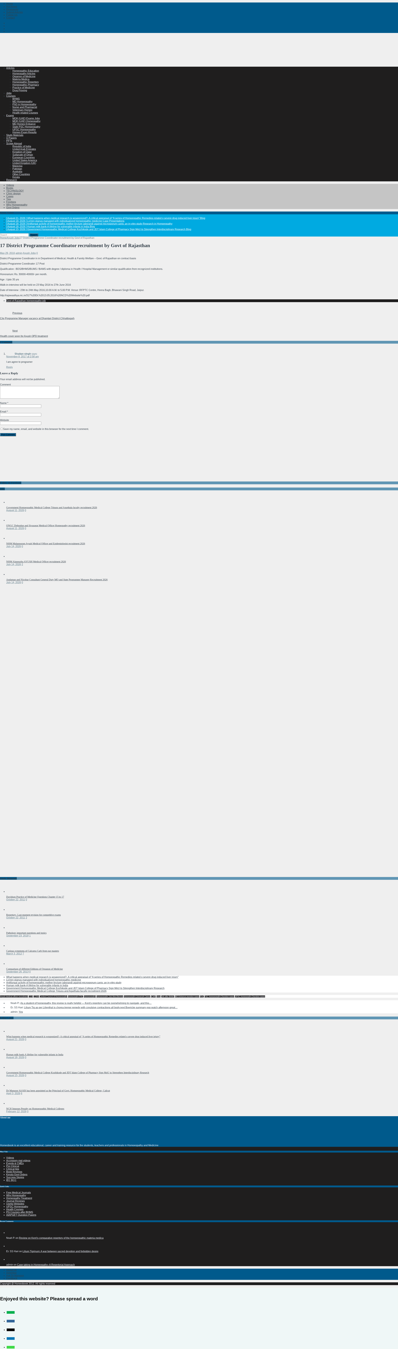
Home (9, 3)
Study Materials (14, 135)
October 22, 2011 (15, 899)
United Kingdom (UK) (24, 163)
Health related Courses (25, 112)
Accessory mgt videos (18, 1160)
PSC (202, 996)
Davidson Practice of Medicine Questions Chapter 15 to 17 (35, 896)
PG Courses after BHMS (19, 1212)
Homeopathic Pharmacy (25, 84)
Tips (8, 199)
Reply (9, 367)
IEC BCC (11, 1180)
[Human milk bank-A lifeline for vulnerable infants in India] (12, 1049)
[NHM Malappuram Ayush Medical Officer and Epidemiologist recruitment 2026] (12, 538)
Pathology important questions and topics (26, 933)
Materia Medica (20, 79)
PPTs (9, 140)
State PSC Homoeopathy (26, 126)
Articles (10, 68)
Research (11, 180)
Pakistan (17, 168)
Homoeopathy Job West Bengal (109, 996)
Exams (10, 115)
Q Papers (11, 138)
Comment (5, 384)
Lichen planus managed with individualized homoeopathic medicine (43, 979)
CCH (31, 996)
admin (19, 253)
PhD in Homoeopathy (24, 104)
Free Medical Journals (18, 1192)
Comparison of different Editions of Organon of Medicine (34, 969)
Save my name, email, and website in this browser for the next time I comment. (46, 429)
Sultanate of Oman (22, 154)
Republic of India (21, 146)
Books (9, 188)
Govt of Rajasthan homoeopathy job (26, 300)
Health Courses (14, 1209)
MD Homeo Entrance (24, 124)
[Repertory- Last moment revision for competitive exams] (12, 909)
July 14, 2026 (13, 546)
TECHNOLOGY (15, 190)
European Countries (23, 157)
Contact (10, 17)
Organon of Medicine (23, 76)
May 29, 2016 (7, 253)
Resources (12, 9)
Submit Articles (14, 12)
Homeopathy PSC (75, 996)
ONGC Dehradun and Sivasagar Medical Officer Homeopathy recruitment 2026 (45, 525)
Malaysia (17, 166)
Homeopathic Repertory (25, 82)
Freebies (11, 202)
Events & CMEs (15, 1163)
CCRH (36, 996)
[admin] (10, 1259)
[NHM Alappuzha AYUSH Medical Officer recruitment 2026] (12, 556)
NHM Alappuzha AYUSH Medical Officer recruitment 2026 (36, 561)
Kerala (16, 177)
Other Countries (21, 174)
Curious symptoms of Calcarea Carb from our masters (32, 951)
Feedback (11, 1278)
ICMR (153, 996)
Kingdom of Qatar (22, 152)
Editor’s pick (7, 1018)
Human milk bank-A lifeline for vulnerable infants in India (37, 985)
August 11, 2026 (15, 510)
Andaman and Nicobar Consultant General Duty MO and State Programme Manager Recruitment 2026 (57, 579)
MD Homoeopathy (22, 101)
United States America (24, 160)
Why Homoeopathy (16, 204)
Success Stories (15, 1177)
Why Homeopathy (16, 1195)
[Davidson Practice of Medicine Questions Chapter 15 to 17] (12, 891)
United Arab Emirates (24, 149)
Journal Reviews (15, 1201)
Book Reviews (14, 1171)
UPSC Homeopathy (17, 1206)
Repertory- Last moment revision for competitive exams (33, 915)
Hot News (11, 6)
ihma (158, 996)
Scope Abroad (14, 143)
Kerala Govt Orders (16, 1174)
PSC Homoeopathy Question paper (219, 996)
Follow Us (11, 15)
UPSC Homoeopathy (24, 129)
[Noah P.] (10, 1232)
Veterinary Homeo (22, 110)
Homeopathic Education (25, 70)
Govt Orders (12, 207)
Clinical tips (12, 1169)
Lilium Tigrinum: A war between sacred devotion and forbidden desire (60, 1251)
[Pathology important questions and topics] (12, 927)
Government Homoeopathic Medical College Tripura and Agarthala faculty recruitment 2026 (51, 507)
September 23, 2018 (17, 935)
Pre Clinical (12, 1166)
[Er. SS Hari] (10, 1246)
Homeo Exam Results (24, 132)
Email (3, 411)
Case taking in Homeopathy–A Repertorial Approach (46, 1264)
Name (3, 403)
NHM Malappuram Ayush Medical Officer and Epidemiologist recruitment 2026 (45, 543)
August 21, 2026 (15, 1039)
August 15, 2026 (15, 1075)
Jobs (9, 93)
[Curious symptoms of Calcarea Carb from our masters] (12, 945)
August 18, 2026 (15, 1057)
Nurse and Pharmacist (24, 107)
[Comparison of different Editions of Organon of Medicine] (12, 963)
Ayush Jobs (29, 253)
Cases (9, 196)
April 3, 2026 (13, 1093)
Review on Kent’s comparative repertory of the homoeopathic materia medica (61, 1238)
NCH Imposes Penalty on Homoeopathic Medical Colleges (35, 1108)
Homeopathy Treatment (19, 1198)
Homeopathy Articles (23, 73)
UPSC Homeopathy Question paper (250, 996)
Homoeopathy (90, 996)
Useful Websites (15, 1203)
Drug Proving (19, 90)
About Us (11, 1270)
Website (4, 420)
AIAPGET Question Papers (21, 1215)
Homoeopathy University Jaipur (137, 996)
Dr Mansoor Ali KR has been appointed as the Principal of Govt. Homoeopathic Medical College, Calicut (58, 1090)
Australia (17, 171)
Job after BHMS (167, 996)
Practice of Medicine (23, 87)
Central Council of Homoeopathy (53, 996)
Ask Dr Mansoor (15, 1275)
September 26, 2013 (17, 971)
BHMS (16, 98)
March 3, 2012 (14, 953)
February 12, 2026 (16, 1111)
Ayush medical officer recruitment (14, 996)
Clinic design (13, 193)
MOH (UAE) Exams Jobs (26, 118)
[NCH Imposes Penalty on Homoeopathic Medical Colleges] (12, 1103)
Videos (10, 185)
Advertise (11, 1272)
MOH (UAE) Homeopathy (26, 121)
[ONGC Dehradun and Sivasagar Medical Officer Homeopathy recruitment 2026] (12, 520)
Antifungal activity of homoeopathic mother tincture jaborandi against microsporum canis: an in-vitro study (63, 982)
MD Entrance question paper (187, 996)
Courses (11, 96)
